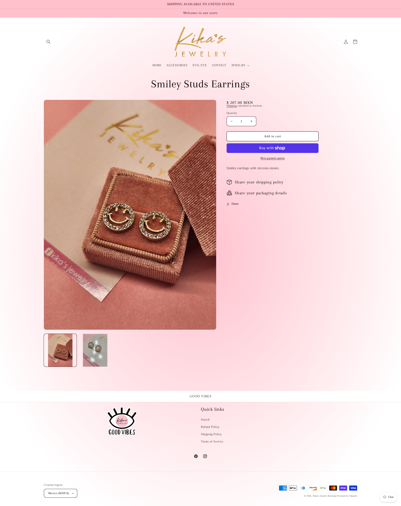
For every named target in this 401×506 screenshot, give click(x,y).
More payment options (272, 158)
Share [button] (235, 203)
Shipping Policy (211, 434)
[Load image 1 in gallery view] (60, 350)
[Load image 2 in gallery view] (95, 350)
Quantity (232, 112)
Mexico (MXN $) (58, 493)
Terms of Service (212, 441)
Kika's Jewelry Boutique (325, 496)
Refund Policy (210, 426)
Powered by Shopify (347, 496)
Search (205, 419)
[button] (48, 41)
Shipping (232, 105)
